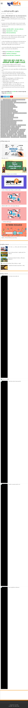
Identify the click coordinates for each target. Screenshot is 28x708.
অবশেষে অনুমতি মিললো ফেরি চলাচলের (13, 587)
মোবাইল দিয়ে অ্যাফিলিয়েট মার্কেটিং (5, 137)
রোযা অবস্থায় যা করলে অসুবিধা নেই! (13, 276)
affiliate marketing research (6, 108)
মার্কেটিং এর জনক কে (21, 134)
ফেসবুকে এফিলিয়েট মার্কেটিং (10, 134)
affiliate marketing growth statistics (8, 101)
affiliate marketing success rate (7, 114)
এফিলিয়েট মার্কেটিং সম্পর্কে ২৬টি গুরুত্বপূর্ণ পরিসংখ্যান (10, 206)
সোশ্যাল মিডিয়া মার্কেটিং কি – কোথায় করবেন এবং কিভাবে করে (14, 29)
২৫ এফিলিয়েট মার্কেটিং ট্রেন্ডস (6, 221)
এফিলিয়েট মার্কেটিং (18, 126)
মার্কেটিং (16, 134)
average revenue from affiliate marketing (9, 117)
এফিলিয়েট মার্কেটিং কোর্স (21, 131)
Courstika (16, 704)
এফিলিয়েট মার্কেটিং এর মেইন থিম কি (5, 129)
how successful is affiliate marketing (8, 122)
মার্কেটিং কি (15, 135)
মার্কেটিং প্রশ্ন (19, 135)
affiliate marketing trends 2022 (7, 116)
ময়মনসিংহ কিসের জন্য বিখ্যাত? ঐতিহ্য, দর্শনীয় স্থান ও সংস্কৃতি (12, 263)
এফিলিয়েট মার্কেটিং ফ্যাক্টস (4, 132)
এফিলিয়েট (13, 126)
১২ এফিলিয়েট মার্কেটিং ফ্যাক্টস (6, 99)
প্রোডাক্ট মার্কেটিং (3, 134)
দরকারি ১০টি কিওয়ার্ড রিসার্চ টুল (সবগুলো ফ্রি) (9, 237)
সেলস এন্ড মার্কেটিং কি (23, 137)
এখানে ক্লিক (14, 91)
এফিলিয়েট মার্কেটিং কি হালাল (4, 131)
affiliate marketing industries (20, 102)
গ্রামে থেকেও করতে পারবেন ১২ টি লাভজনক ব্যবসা (13, 55)
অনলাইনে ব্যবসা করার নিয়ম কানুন (11, 32)
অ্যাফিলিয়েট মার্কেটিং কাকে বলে (21, 125)
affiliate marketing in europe (7, 102)
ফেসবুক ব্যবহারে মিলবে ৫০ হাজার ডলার (11, 30)
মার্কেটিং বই (24, 135)
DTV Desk (4, 13)
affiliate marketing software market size (9, 111)
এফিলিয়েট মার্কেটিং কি (22, 129)
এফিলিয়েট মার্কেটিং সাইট (20, 132)
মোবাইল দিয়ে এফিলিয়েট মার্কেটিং (15, 137)
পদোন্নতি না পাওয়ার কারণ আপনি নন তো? (14, 484)
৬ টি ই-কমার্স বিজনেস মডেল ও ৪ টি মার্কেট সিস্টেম (13, 51)
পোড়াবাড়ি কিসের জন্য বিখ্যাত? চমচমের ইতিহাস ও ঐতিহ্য (16, 265)
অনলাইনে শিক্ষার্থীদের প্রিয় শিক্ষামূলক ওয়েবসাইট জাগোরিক (11, 190)
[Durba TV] (14, 3)
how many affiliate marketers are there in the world (11, 120)
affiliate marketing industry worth (8, 105)
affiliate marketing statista (6, 113)
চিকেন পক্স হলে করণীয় (6, 379)
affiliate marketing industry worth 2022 (9, 107)
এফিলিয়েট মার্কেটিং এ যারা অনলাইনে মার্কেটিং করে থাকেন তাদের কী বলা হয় (10, 128)
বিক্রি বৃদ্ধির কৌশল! (4, 158)
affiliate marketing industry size (7, 104)
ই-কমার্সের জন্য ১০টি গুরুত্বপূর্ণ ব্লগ (11, 53)
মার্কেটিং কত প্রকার (10, 135)
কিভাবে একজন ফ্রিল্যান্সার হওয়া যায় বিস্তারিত (9, 174)
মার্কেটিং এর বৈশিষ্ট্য (3, 135)
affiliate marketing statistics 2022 (19, 113)
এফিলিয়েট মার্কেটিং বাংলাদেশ (12, 132)
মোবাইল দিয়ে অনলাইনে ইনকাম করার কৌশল (14, 381)
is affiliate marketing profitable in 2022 (8, 125)
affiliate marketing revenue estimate (8, 110)
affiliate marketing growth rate (18, 99)
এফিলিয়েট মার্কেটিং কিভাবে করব (13, 131)
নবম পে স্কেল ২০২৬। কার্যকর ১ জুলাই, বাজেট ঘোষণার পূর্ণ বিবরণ (17, 246)
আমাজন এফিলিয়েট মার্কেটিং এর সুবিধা (5, 126)
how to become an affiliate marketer (8, 123)
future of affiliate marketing (7, 119)
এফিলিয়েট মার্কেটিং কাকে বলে (15, 129)
